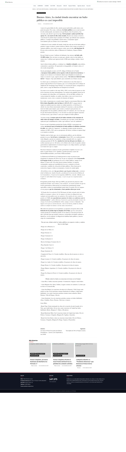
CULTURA (52, 5)
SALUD (65, 5)
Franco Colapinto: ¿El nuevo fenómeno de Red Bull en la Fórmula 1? (39, 362)
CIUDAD (47, 5)
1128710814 (27, 384)
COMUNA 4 (40, 5)
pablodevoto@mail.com (28, 386)
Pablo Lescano (34, 365)
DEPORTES (33, 353)
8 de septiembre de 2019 (48, 23)
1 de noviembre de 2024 (66, 365)
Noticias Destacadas (41, 13)
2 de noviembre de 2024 (43, 365)
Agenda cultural (81, 5)
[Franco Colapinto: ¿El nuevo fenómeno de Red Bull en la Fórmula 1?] (40, 350)
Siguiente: (75, 329)
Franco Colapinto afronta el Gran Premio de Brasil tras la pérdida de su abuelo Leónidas (62, 362)
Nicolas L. (40, 23)
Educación (59, 5)
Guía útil (88, 5)
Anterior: (52, 331)
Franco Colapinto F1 (40, 353)
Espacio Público (72, 5)
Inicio (34, 5)
